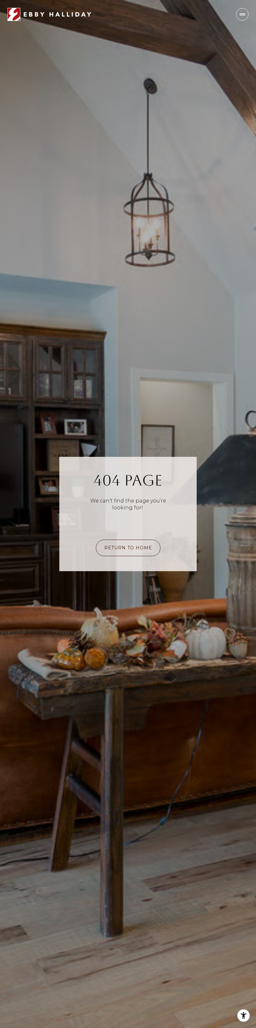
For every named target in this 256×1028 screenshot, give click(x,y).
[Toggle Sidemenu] (242, 14)
